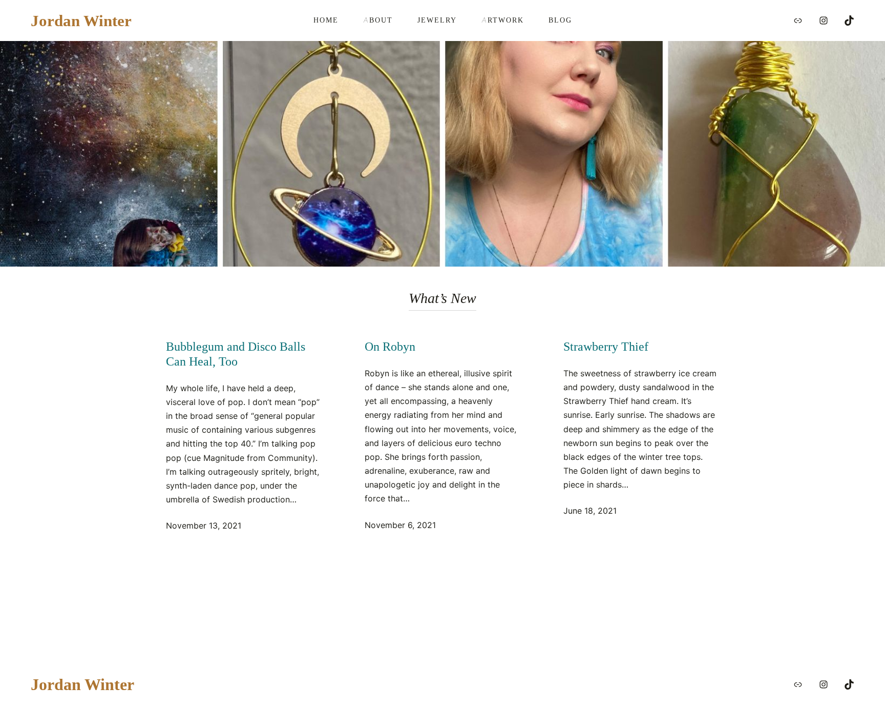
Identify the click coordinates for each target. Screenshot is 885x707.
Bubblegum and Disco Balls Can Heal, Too (235, 354)
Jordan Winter (81, 20)
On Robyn (390, 346)
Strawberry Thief (605, 346)
